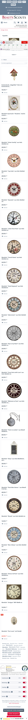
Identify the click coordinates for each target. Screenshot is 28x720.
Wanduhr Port (14, 647)
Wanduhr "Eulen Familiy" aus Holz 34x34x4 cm (12, 143)
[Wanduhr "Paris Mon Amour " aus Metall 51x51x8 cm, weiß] (14, 476)
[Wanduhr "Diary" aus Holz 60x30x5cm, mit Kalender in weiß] (14, 448)
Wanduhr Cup (13, 658)
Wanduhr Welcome (11, 649)
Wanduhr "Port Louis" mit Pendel (11, 631)
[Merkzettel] (18, 22)
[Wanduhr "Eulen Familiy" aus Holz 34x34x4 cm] (14, 131)
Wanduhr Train (5, 643)
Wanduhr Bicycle (18, 645)
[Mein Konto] (21, 22)
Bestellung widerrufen (21, 25)
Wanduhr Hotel (7, 656)
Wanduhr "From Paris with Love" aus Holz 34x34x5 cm (13, 373)
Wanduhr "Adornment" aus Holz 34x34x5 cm (14, 315)
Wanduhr (9, 645)
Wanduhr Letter (6, 658)
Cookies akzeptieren (13, 713)
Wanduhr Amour (16, 656)
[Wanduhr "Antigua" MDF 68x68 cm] (14, 591)
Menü (5, 22)
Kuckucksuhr (17, 652)
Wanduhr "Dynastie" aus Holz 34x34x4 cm (13, 200)
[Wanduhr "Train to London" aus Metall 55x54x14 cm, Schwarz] (14, 419)
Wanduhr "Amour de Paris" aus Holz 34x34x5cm (12, 574)
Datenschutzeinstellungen (14, 706)
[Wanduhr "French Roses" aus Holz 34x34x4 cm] (14, 246)
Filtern (5, 59)
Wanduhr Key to (17, 651)
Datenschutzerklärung (23, 26)
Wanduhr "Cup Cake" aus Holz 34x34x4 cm (13, 171)
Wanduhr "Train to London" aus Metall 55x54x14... (13, 430)
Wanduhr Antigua (14, 654)
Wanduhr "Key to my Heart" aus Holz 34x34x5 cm (13, 344)
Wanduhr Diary (22, 649)
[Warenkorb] (25, 22)
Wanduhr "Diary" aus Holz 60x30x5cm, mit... (13, 459)
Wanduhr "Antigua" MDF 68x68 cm (14, 50)
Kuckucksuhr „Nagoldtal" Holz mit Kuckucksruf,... (12, 85)
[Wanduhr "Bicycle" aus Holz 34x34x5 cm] (14, 505)
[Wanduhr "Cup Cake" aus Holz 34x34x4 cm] (14, 160)
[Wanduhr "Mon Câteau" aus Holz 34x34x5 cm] (14, 534)
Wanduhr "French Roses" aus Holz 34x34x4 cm (12, 258)
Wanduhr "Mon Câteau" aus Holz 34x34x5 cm (14, 545)
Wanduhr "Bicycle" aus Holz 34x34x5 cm (13, 516)
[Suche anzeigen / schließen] (14, 22)
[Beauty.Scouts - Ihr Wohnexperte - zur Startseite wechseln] (14, 18)
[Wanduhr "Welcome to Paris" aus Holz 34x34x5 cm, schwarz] (14, 390)
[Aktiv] (24, 678)
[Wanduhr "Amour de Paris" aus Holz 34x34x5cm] (14, 563)
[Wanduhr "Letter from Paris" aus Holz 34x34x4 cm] (14, 218)
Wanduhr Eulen (7, 652)
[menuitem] (4, 22)
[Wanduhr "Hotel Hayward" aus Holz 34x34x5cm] (14, 275)
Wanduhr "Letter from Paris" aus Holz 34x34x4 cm (13, 229)
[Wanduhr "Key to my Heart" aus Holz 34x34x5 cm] (14, 333)
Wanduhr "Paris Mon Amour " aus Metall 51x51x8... (14, 488)
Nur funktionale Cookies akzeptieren (13, 710)
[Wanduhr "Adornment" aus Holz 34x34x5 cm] (14, 304)
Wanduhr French (7, 651)
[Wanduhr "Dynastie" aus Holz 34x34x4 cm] (14, 189)
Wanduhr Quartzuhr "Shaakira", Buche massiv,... (13, 114)
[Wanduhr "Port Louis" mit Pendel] (14, 620)
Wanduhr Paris (14, 643)
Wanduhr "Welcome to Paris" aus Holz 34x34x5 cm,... (13, 401)
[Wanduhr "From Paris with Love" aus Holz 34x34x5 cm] (14, 361)
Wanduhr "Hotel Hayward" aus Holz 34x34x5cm (12, 286)
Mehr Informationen (14, 703)
